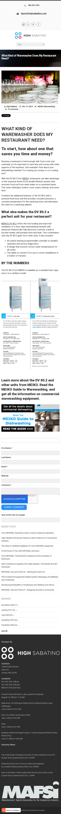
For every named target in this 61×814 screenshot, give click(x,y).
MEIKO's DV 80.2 (9, 223)
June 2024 (6, 615)
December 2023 (9, 625)
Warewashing (49, 107)
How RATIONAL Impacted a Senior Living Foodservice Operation (27, 533)
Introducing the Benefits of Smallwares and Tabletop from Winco (27, 585)
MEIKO (40, 107)
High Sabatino (11, 107)
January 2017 (8, 610)
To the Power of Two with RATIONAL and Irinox (20, 551)
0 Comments (13, 109)
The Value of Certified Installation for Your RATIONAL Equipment (27, 546)
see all (4, 630)
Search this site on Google (13, 515)
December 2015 (9, 620)
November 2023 (9, 605)
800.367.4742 (33, 5)
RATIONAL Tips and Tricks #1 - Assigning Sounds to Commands (27, 590)
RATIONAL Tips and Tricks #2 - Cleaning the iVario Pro (23, 572)
